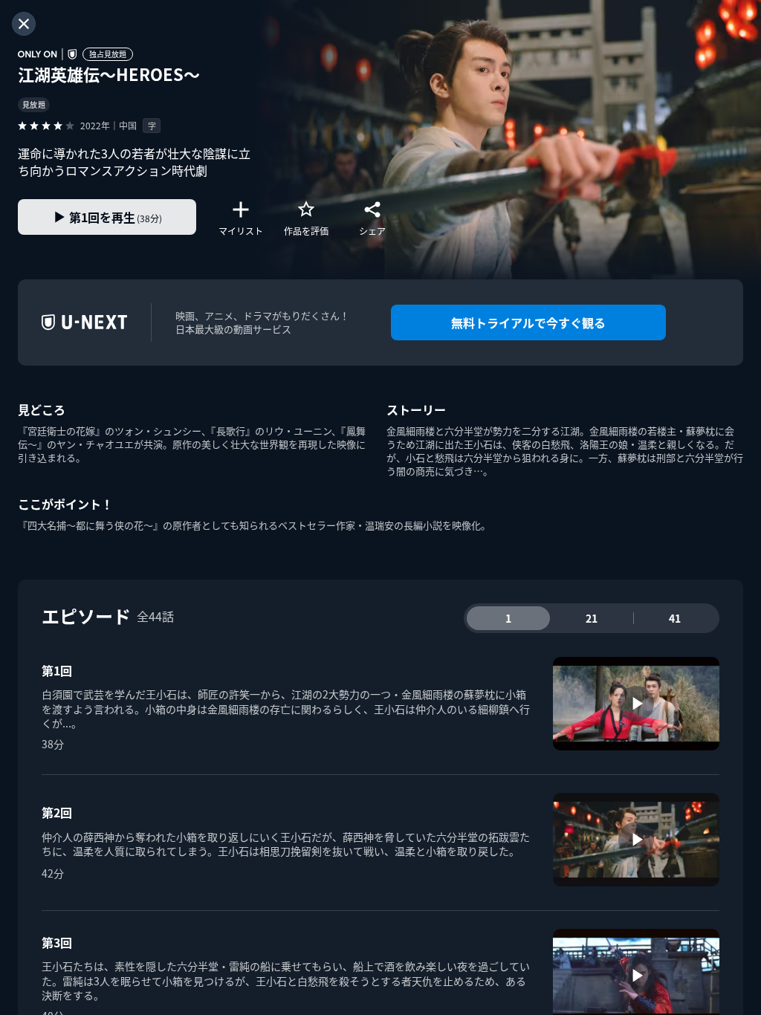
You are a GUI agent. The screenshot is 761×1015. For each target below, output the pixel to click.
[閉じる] (24, 24)
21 (592, 618)
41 (675, 618)
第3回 (57, 942)
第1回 (57, 670)
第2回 (57, 812)
